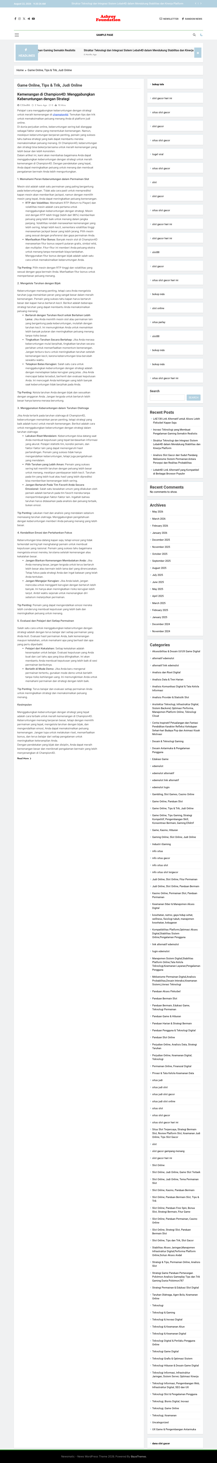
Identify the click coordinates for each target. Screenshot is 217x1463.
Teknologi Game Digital (165, 1351)
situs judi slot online (163, 1101)
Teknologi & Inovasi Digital (167, 1319)
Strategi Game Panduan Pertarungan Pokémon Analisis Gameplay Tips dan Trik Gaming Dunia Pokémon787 (176, 1277)
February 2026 (160, 525)
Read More (23, 758)
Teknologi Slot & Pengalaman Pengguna (174, 1394)
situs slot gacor (161, 112)
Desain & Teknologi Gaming (167, 741)
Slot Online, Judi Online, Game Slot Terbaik (176, 1172)
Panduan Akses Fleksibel (166, 991)
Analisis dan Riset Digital (166, 672)
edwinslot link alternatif (165, 780)
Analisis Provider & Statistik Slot (170, 697)
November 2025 (161, 546)
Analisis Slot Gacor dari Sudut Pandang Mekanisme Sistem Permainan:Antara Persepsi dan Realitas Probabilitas (131, 3)
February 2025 (160, 610)
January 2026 (159, 532)
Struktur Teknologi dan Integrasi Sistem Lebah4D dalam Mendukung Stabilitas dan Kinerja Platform (115, 50)
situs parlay (158, 322)
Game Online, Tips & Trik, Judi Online (173, 808)
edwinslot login (161, 787)
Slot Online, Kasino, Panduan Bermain (173, 1190)
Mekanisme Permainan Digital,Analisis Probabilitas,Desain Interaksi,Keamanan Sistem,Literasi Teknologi (174, 980)
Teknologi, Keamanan (164, 1415)
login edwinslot (161, 951)
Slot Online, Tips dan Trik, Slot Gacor (173, 1240)
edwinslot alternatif (163, 773)
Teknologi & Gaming (163, 1312)
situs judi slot (160, 1087)
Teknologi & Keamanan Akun (168, 1326)
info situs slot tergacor (165, 872)
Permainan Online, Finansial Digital (171, 1066)
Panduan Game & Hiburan (166, 1016)
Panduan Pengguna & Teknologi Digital (174, 1030)
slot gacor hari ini (162, 98)
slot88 (155, 252)
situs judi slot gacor (163, 1094)
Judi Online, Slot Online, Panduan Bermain (175, 886)
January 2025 (159, 617)
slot (154, 182)
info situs (157, 851)
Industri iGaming (161, 844)
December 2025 (161, 539)
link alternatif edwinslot (165, 944)
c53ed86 (25, 105)
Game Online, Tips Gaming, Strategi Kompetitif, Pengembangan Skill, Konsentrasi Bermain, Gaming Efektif (173, 819)
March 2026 (158, 518)
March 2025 (158, 603)
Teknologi (157, 1305)
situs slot (157, 1108)
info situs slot (160, 865)
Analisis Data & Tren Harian (167, 679)
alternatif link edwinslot (165, 665)
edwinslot (157, 766)
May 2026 (157, 511)
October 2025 (159, 553)
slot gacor (158, 126)
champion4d (60, 114)
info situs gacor (161, 858)
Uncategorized (160, 1422)
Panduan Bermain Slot (164, 998)
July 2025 (157, 575)
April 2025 (158, 596)
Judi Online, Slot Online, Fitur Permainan (174, 879)
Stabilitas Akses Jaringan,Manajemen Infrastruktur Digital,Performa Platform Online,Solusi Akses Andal (174, 1251)
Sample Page (104, 34)
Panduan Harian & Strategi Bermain (172, 1023)
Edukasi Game (160, 759)
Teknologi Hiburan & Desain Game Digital (175, 1365)
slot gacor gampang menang (168, 1151)
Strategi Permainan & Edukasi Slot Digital (175, 1287)
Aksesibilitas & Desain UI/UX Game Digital (176, 651)
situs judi (157, 1080)
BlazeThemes (138, 1456)
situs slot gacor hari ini (165, 280)
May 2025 (157, 589)
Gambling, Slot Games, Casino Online (173, 794)
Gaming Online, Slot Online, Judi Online (174, 837)
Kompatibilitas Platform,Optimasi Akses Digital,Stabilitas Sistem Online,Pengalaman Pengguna (175, 933)
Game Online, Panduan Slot (167, 801)
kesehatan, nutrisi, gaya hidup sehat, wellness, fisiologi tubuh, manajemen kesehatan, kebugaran (173, 918)
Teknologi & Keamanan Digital (169, 1333)
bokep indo (158, 294)
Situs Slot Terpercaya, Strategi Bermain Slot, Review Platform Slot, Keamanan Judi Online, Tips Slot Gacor (176, 1133)
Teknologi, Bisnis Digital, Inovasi (170, 1401)
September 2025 (161, 560)
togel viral (157, 154)
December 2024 (161, 624)
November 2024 (161, 631)
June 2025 (158, 582)
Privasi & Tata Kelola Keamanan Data (173, 1073)
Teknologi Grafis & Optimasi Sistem (172, 1358)
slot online (158, 308)
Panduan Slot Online (163, 1037)
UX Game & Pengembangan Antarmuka (174, 1429)
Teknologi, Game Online (165, 1408)
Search (155, 391)
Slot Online (158, 1165)
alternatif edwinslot (163, 658)
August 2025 (159, 568)
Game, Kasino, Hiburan (165, 830)
